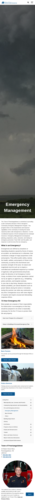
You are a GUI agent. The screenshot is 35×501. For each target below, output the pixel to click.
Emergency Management (11, 410)
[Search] (28, 2)
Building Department (9, 418)
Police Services (6, 383)
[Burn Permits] (17, 338)
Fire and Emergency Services (11, 408)
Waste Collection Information (12, 437)
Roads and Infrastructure (10, 429)
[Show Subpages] (31, 400)
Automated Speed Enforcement (12, 440)
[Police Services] (17, 372)
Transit (6, 432)
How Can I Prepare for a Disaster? (13, 318)
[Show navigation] (32, 2)
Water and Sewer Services (11, 435)
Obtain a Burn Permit (10, 359)
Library (6, 421)
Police (6, 416)
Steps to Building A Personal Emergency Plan (16, 324)
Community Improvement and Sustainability (15, 405)
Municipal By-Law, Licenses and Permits (14, 402)
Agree (30, 494)
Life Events (7, 424)
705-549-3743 (7, 457)
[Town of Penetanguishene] (9, 2)
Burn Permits (5, 351)
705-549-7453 (7, 455)
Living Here (6, 399)
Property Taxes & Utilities (11, 427)
